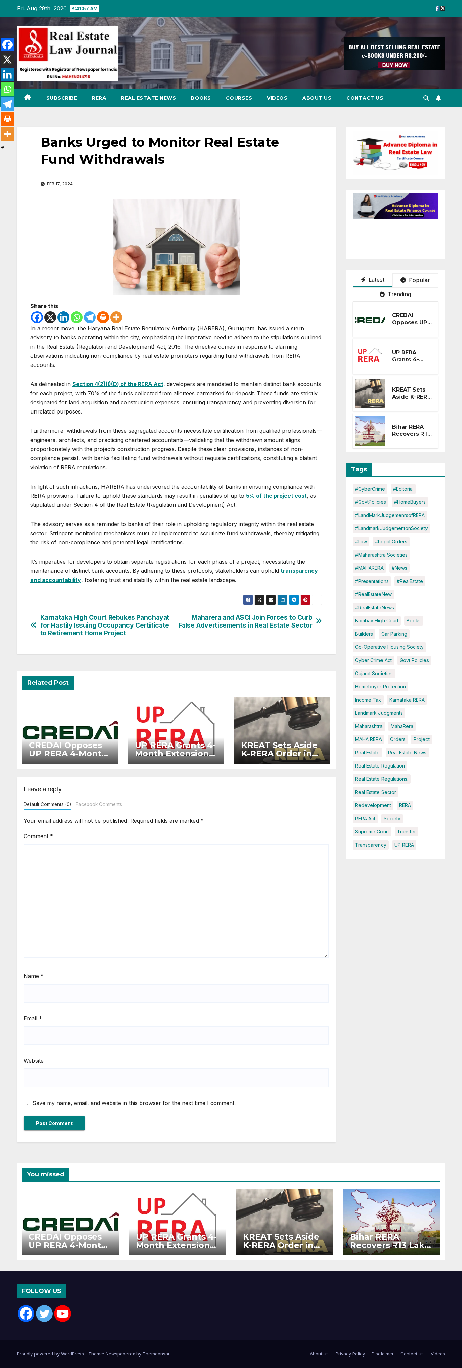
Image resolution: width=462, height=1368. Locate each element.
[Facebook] (37, 317)
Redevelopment (373, 805)
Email (33, 1018)
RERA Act (365, 818)
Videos (277, 98)
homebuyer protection (380, 686)
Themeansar (156, 1354)
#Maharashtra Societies (381, 555)
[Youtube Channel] (62, 1313)
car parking (394, 634)
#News (399, 568)
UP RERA (404, 845)
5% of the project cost (276, 495)
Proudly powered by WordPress (51, 1354)
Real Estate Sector (375, 792)
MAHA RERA (368, 739)
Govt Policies (414, 660)
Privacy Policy (350, 1354)
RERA (99, 98)
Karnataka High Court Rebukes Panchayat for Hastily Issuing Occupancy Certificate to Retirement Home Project (104, 625)
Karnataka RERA (407, 700)
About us (316, 98)
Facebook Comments (99, 804)
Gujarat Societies (374, 673)
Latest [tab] (375, 279)
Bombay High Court (376, 620)
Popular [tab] (418, 280)
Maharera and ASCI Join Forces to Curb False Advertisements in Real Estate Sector (246, 621)
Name (34, 976)
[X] (50, 317)
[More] (116, 317)
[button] (426, 98)
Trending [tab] (398, 294)
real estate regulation (380, 766)
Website (34, 1060)
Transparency (370, 845)
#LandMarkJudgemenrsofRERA (390, 515)
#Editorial (403, 489)
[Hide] (2, 147)
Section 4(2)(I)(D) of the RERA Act (117, 384)
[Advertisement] (407, 236)
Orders (398, 739)
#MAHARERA (369, 568)
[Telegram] (90, 317)
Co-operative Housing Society (389, 647)
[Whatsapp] (77, 317)
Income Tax (368, 700)
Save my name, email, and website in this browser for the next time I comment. (134, 1103)
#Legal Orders (391, 541)
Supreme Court (372, 831)
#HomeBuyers (410, 502)
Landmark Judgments (379, 713)
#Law (361, 541)
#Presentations (372, 581)
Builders (364, 634)
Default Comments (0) (47, 804)
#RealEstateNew (373, 594)
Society (392, 818)
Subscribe (61, 98)
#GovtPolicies (370, 502)
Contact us (364, 98)
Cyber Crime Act (373, 660)
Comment (38, 836)
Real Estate (367, 752)
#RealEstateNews (374, 607)
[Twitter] (44, 1313)
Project (422, 739)
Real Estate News (148, 98)
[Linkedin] (63, 317)
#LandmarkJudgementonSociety (391, 528)
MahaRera (402, 726)
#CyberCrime (370, 489)
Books (201, 98)
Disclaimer (383, 1354)
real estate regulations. (381, 779)
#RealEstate (410, 581)
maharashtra (369, 726)
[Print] (103, 317)
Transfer (406, 831)
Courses (239, 98)
